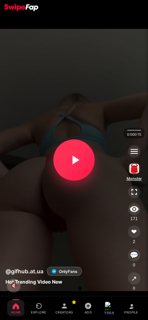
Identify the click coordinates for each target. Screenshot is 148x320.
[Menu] (134, 151)
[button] (74, 160)
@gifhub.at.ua (24, 271)
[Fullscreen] (134, 192)
